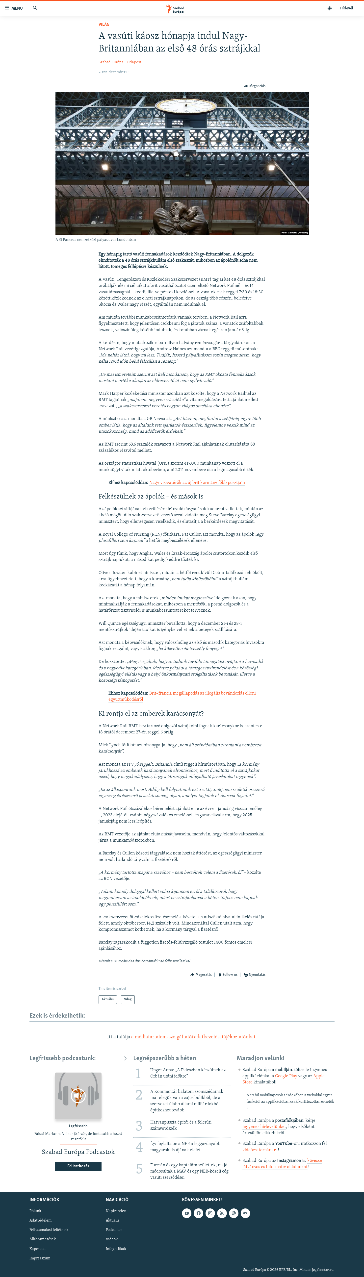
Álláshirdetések (42, 1239)
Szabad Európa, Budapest (120, 62)
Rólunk (35, 1211)
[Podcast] (233, 1213)
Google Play (286, 1076)
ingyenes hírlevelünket (264, 1127)
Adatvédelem (40, 1221)
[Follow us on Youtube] (186, 1213)
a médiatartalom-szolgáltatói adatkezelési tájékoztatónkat (193, 1037)
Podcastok (114, 1230)
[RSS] (222, 1213)
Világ (104, 25)
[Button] (254, 86)
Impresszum (39, 1258)
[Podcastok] (329, 8)
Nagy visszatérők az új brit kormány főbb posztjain (197, 483)
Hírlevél (346, 8)
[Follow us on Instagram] (210, 1213)
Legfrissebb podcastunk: (62, 1058)
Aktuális (113, 1221)
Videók (112, 1239)
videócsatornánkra (260, 1150)
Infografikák (116, 1249)
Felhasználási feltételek (48, 1230)
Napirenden (116, 1211)
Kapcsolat (37, 1249)
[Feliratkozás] (245, 1213)
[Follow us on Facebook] (198, 1213)
